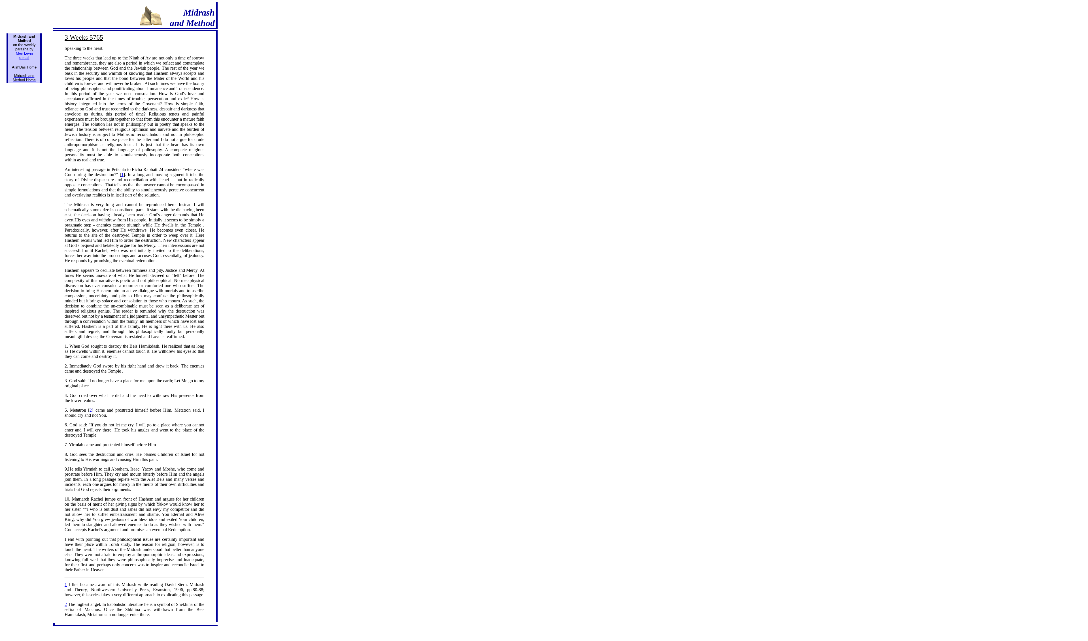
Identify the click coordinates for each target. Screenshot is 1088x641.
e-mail (24, 57)
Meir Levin (24, 53)
